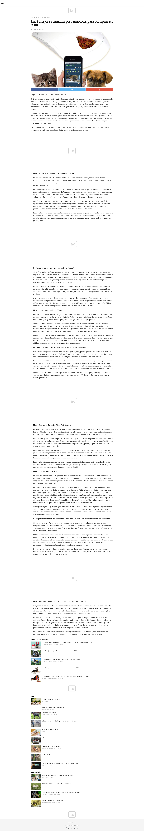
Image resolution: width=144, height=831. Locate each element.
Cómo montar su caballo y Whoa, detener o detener (59, 721)
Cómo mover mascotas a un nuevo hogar (56, 738)
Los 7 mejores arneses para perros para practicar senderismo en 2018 (65, 676)
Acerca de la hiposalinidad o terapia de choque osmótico (61, 792)
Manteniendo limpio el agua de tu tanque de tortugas (60, 763)
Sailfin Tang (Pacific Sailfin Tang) (53, 800)
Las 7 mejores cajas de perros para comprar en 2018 (59, 651)
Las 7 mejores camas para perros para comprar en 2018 (60, 668)
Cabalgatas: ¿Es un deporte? (51, 746)
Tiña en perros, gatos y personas (53, 707)
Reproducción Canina (49, 712)
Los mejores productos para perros (41, 17)
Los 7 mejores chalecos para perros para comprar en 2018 (61, 659)
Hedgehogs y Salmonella (50, 729)
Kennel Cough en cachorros (51, 699)
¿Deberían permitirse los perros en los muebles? (58, 775)
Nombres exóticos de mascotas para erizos (56, 783)
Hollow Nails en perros (49, 755)
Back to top (72, 822)
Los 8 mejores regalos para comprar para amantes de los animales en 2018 (67, 642)
